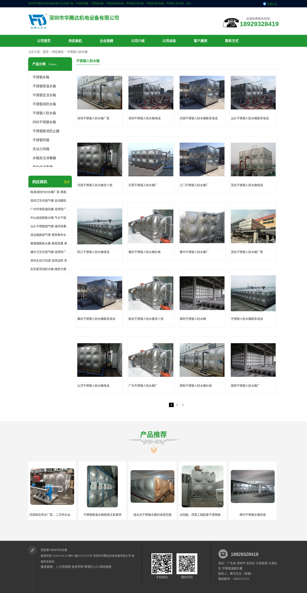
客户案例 (200, 41)
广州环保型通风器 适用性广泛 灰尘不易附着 (50, 209)
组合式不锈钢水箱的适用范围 (102, 514)
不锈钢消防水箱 (44, 104)
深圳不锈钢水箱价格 (253, 514)
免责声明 (77, 566)
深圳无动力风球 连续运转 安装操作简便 (50, 260)
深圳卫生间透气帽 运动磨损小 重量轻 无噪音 (50, 200)
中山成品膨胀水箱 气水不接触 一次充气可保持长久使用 (50, 217)
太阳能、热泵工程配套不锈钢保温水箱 (154, 514)
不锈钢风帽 (41, 140)
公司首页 (44, 41)
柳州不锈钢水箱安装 (202, 514)
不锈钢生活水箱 (44, 95)
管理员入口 (91, 566)
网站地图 (105, 566)
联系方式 (231, 41)
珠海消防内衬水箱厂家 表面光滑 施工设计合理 (50, 192)
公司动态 (169, 41)
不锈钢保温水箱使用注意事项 (52, 514)
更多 (67, 182)
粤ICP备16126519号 (80, 555)
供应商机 (75, 41)
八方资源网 (63, 566)
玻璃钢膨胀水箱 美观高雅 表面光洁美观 (50, 243)
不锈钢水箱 (41, 77)
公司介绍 (138, 41)
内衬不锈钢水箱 (44, 122)
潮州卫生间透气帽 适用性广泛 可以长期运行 (50, 252)
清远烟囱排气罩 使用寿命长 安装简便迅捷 (50, 234)
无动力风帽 (41, 149)
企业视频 (106, 41)
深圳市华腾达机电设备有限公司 (112, 555)
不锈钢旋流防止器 (46, 131)
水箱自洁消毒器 (44, 158)
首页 (46, 51)
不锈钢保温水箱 (44, 86)
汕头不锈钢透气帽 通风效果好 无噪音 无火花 (50, 226)
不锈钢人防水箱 (77, 51)
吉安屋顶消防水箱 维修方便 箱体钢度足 (50, 269)
